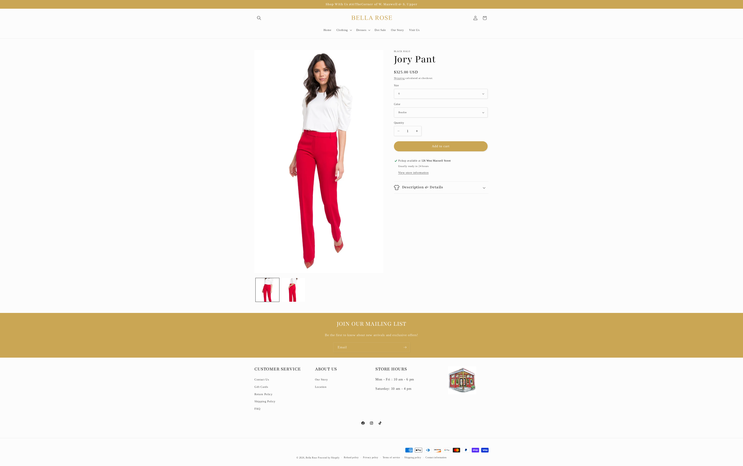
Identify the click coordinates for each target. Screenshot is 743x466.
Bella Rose (311, 457)
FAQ (257, 408)
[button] (259, 18)
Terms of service (391, 457)
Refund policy (351, 457)
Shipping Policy (265, 401)
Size (396, 85)
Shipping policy (412, 457)
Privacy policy (370, 457)
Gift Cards (261, 386)
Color (397, 104)
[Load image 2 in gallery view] (293, 290)
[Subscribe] (405, 347)
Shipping (399, 78)
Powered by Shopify (329, 457)
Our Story (321, 379)
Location (321, 386)
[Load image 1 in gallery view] (267, 290)
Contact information (436, 457)
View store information (413, 172)
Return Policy (263, 394)
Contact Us (261, 379)
